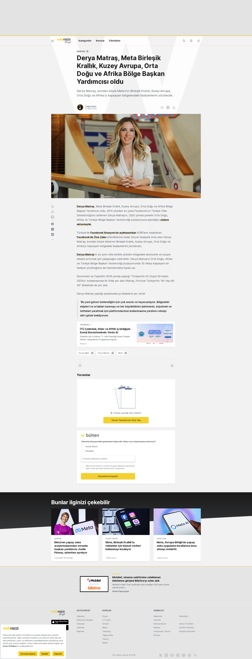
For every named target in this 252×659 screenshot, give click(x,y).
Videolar (80, 624)
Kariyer (81, 51)
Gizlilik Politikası (186, 627)
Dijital (105, 616)
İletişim (157, 635)
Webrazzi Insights (85, 620)
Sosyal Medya (112, 539)
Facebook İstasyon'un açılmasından (113, 232)
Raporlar (80, 631)
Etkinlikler (114, 40)
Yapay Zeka (161, 539)
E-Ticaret (106, 620)
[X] (160, 655)
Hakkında (158, 616)
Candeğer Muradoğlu (63, 558)
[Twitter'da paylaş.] (52, 229)
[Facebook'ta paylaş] (52, 224)
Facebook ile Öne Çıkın (91, 237)
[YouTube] (171, 655)
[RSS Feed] (194, 655)
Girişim (105, 624)
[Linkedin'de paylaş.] (52, 234)
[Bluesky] (183, 655)
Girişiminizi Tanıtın (162, 631)
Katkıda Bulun (160, 624)
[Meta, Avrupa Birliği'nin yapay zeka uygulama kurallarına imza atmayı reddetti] (177, 521)
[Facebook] (189, 655)
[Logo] (64, 40)
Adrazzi (83, 344)
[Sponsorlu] (155, 334)
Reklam (157, 627)
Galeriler (81, 627)
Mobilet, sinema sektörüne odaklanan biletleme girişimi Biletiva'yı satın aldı (136, 579)
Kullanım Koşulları (187, 631)
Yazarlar (157, 620)
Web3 (105, 643)
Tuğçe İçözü (111, 558)
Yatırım (105, 639)
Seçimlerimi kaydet (108, 476)
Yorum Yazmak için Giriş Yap (126, 420)
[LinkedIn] (166, 655)
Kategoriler (85, 40)
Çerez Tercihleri (186, 624)
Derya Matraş (85, 206)
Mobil (104, 627)
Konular (100, 40)
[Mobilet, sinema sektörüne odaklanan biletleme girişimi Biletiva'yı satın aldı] (94, 584)
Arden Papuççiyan (120, 591)
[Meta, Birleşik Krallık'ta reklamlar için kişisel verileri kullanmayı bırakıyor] (126, 521)
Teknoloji (106, 631)
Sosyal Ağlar (83, 353)
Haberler (81, 616)
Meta (120, 353)
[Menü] (52, 41)
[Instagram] (177, 655)
